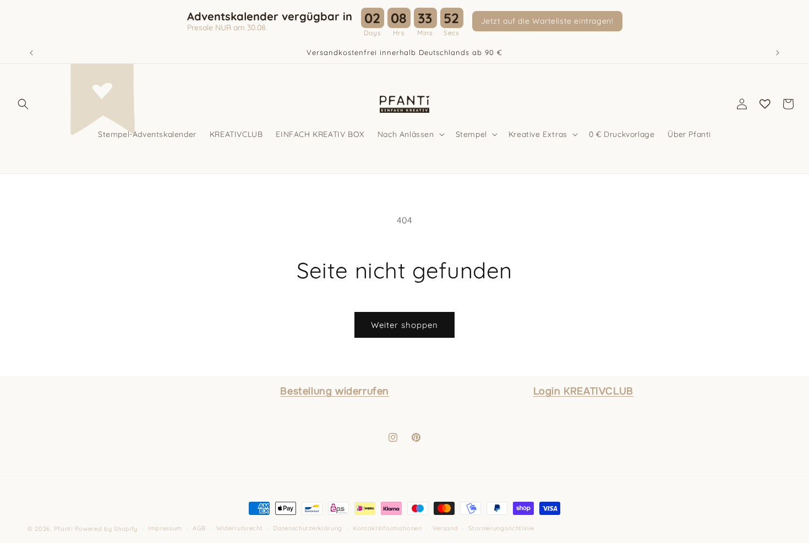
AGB (199, 528)
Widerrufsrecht (239, 528)
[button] (23, 104)
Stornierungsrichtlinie (501, 528)
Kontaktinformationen (387, 528)
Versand (445, 528)
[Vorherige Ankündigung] (31, 52)
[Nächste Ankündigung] (778, 52)
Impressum (165, 528)
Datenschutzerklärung (307, 528)
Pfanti (63, 529)
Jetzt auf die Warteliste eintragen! (547, 21)
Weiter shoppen (404, 325)
